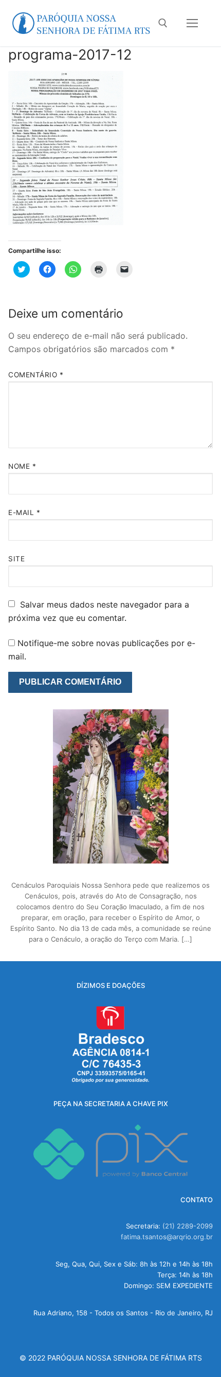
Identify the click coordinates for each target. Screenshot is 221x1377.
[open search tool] (163, 23)
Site (16, 559)
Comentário (35, 375)
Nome (22, 466)
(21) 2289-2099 (187, 1226)
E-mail (24, 512)
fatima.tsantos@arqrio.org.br (167, 1237)
